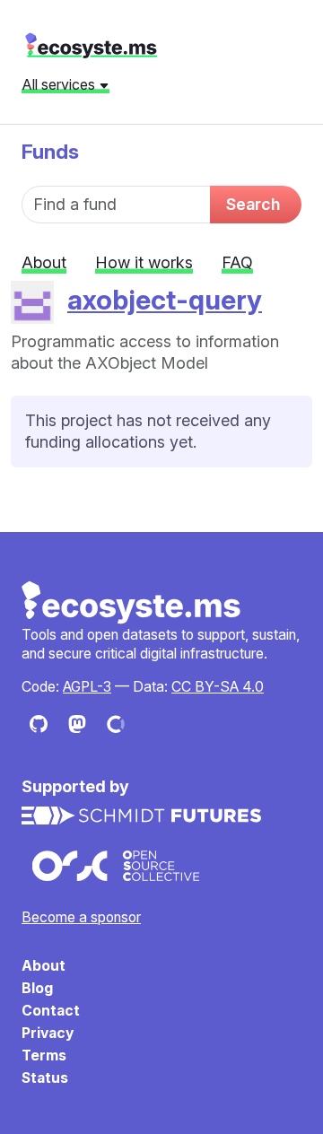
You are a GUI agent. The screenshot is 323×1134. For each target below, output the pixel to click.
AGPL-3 (87, 686)
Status (45, 1077)
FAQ (237, 262)
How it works (144, 262)
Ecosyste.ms (132, 602)
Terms (44, 1055)
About (44, 262)
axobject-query (164, 300)
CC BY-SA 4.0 (217, 686)
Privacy (48, 1033)
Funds (50, 151)
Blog (37, 988)
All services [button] (60, 84)
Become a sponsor (81, 917)
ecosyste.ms (91, 45)
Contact (51, 1010)
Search (253, 204)
